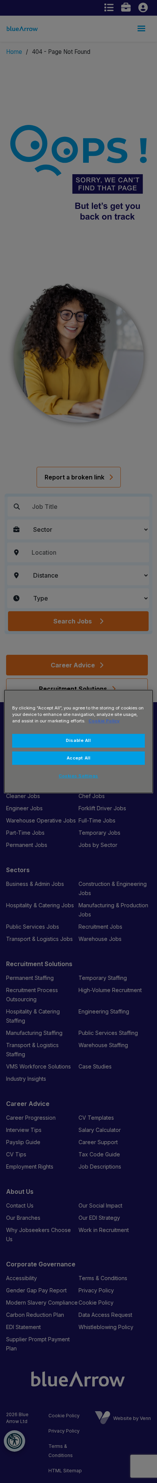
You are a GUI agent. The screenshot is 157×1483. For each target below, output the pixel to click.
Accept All (79, 758)
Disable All (78, 740)
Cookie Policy (104, 721)
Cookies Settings (78, 776)
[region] (78, 741)
